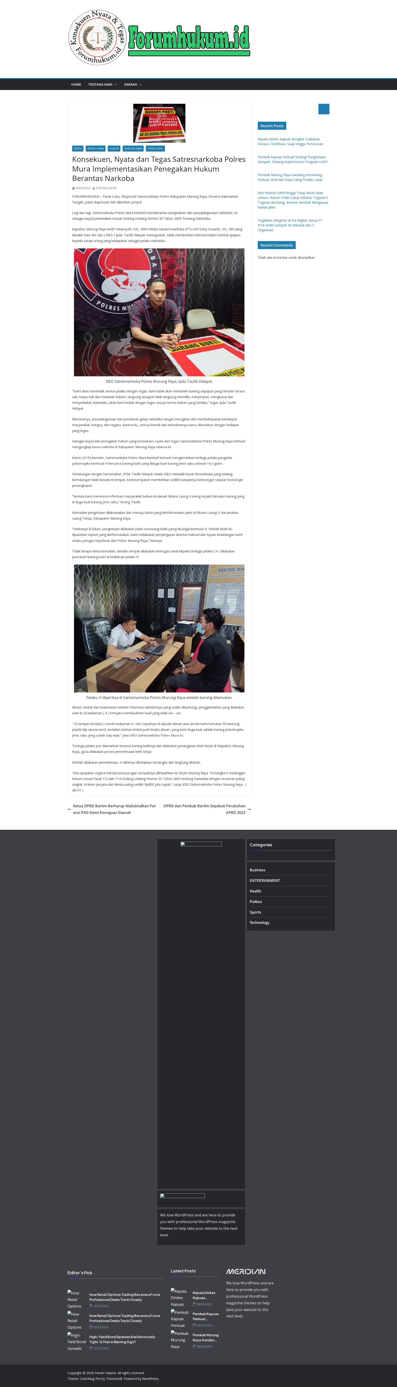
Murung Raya (133, 148)
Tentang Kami (100, 84)
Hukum (114, 148)
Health (255, 891)
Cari (323, 109)
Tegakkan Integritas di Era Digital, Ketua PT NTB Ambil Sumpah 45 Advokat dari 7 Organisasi (290, 225)
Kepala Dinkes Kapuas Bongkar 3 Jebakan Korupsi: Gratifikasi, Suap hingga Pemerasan (204, 1295)
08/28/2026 (204, 1304)
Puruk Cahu (155, 148)
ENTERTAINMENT (265, 880)
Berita (78, 148)
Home (76, 84)
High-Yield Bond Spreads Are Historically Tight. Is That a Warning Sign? (122, 1339)
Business (257, 869)
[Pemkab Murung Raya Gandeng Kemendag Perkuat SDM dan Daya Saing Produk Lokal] (180, 1339)
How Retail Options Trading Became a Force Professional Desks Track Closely (124, 1297)
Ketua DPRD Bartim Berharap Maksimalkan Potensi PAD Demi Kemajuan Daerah (114, 809)
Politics (256, 901)
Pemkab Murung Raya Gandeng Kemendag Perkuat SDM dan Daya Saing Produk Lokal (206, 1337)
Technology (259, 922)
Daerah (130, 84)
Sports (255, 912)
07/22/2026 (101, 1306)
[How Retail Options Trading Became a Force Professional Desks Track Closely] (77, 1299)
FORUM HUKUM (106, 188)
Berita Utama (96, 148)
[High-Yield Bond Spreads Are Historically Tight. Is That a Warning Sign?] (77, 1341)
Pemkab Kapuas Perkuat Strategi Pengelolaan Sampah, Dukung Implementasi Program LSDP (206, 1316)
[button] (114, 84)
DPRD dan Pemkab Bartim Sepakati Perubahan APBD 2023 (204, 809)
